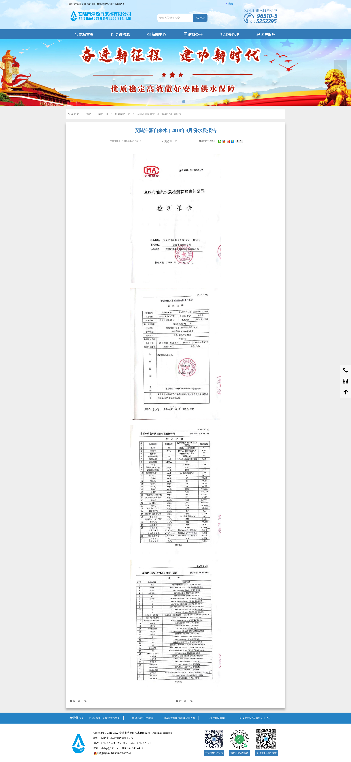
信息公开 (103, 114)
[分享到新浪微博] (228, 141)
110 (239, 141)
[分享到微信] (219, 141)
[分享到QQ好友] (224, 141)
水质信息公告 (122, 114)
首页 (89, 114)
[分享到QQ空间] (232, 141)
